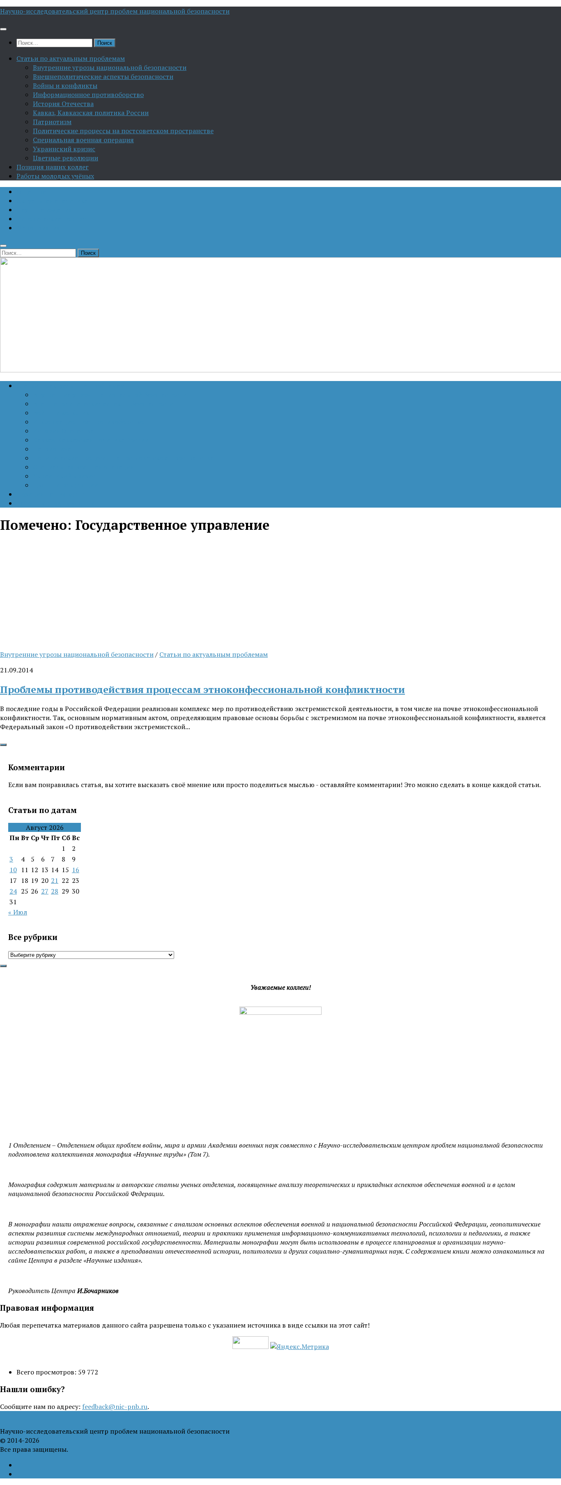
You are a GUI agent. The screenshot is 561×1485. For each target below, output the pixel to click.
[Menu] (3, 29)
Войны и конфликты (65, 85)
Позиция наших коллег (52, 166)
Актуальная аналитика (51, 200)
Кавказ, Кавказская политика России (91, 112)
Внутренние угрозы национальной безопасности (109, 67)
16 (75, 869)
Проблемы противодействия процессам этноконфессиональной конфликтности (202, 689)
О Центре (31, 191)
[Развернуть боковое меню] (3, 745)
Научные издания (44, 209)
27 (44, 891)
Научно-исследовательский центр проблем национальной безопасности (115, 11)
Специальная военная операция (83, 139)
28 (54, 891)
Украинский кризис (64, 148)
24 (13, 891)
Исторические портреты (55, 218)
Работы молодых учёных (55, 175)
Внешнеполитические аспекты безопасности (103, 76)
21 (54, 880)
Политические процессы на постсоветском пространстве (123, 130)
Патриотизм (52, 121)
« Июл (17, 912)
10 (13, 869)
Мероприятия (38, 227)
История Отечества (63, 103)
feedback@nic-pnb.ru (114, 1406)
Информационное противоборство (88, 94)
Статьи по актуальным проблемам (70, 58)
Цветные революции (65, 157)
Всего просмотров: (47, 1371)
